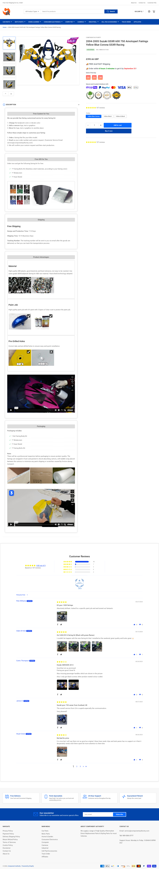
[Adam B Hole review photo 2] (73, 646)
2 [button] (76, 766)
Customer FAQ (152, 3)
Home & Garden (33, 22)
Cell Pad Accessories (109, 22)
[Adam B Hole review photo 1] (62, 646)
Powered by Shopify (28, 866)
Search (112, 11)
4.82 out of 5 (40, 566)
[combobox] (79, 11)
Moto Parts (19, 22)
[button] (91, 108)
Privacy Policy (8, 831)
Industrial (93, 22)
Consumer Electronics (52, 22)
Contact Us (142, 3)
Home (4, 27)
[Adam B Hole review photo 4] (97, 646)
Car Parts (6, 22)
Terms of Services (9, 842)
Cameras (80, 22)
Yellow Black (108, 116)
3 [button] (80, 766)
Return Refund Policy (10, 839)
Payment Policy (8, 834)
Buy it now (108, 131)
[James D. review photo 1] (62, 719)
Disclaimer (6, 848)
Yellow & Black (120, 116)
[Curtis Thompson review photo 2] (73, 685)
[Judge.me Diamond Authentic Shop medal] (79, 583)
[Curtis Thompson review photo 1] (62, 685)
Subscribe (119, 814)
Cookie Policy (8, 845)
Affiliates (137, 22)
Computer (69, 22)
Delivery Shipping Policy (11, 837)
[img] (62, 602)
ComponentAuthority (93, 37)
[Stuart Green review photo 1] (62, 751)
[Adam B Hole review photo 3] (85, 646)
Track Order (126, 22)
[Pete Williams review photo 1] (62, 616)
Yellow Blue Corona (94, 116)
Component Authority (14, 866)
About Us (134, 3)
